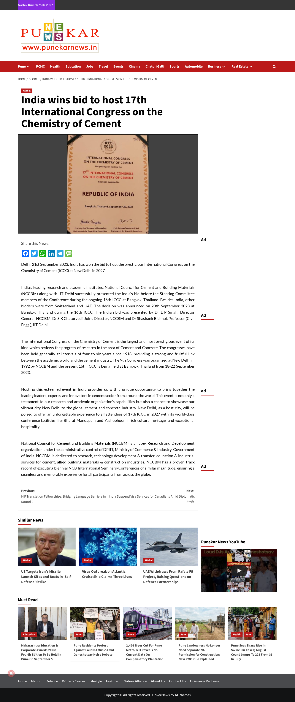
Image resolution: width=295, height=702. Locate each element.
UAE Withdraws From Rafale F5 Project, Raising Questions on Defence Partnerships (168, 577)
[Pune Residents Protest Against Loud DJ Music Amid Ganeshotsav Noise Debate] (95, 623)
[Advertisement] (239, 277)
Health (55, 66)
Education (73, 66)
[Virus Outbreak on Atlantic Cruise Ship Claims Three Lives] (107, 547)
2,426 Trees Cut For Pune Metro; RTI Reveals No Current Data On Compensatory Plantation (144, 652)
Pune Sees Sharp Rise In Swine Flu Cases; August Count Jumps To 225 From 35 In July (252, 652)
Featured (112, 681)
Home (22, 681)
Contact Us (177, 681)
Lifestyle (95, 681)
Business (214, 66)
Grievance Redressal (205, 681)
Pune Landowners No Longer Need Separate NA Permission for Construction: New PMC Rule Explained (199, 652)
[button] (274, 66)
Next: (151, 496)
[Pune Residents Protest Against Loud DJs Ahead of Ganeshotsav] (239, 570)
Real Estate (240, 66)
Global (26, 91)
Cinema (134, 66)
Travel (103, 66)
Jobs (89, 66)
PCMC (40, 66)
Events (118, 66)
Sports (174, 66)
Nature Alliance (135, 681)
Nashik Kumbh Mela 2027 (35, 5)
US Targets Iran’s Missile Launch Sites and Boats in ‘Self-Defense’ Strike (46, 577)
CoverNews (161, 695)
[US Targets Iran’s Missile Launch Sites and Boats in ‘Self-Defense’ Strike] (47, 547)
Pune (22, 66)
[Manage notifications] (11, 673)
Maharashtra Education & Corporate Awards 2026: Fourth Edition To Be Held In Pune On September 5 (41, 652)
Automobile (194, 66)
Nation (36, 681)
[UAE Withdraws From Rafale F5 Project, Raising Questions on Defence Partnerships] (169, 547)
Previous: (63, 496)
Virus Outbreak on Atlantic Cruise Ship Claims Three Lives (107, 574)
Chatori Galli (155, 66)
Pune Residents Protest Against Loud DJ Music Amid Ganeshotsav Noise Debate (94, 650)
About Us (158, 681)
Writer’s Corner (73, 681)
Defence (52, 681)
